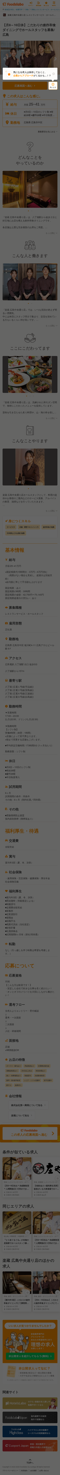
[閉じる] (53, 74)
